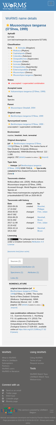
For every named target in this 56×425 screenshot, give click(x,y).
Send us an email (13, 390)
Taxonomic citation (16, 178)
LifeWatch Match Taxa (39, 377)
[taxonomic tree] (14, 251)
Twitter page (11, 393)
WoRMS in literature (10, 371)
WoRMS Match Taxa (39, 374)
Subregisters (7, 363)
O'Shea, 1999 (27, 116)
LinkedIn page (12, 398)
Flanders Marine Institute (46, 418)
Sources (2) (16, 261)
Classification (14, 44)
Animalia (21, 48)
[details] (22, 157)
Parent (11, 104)
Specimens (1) (17, 272)
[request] (45, 157)
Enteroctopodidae (20, 70)
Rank (10, 96)
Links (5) (14, 278)
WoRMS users (8, 368)
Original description (17, 140)
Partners (5, 366)
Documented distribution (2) (23, 267)
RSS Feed (10, 396)
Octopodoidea (19, 67)
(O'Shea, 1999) (28, 91)
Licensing (12, 236)
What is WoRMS (9, 358)
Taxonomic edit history (18, 200)
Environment (13, 132)
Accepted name (15, 88)
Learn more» (52, 411)
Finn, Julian (42, 212)
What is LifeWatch (9, 360)
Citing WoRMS (36, 358)
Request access (37, 363)
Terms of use (35, 360)
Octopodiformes (20, 59)
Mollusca (17, 50)
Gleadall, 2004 (23, 108)
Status (11, 80)
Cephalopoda (19, 53)
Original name (14, 112)
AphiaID (11, 33)
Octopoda (17, 61)
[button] (8, 25)
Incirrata (16, 64)
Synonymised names (17, 121)
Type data (12, 162)
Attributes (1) (33, 272)
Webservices (35, 379)
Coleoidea (17, 56)
